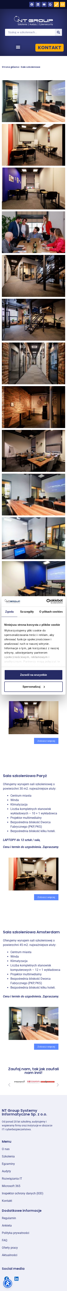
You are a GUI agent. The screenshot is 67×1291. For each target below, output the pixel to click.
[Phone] (56, 4)
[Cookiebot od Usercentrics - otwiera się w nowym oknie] (47, 601)
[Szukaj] (58, 32)
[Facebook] (31, 4)
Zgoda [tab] (9, 611)
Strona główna (10, 67)
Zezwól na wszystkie (33, 674)
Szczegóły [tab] (27, 611)
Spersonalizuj (31, 686)
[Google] (50, 4)
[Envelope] (62, 4)
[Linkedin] (38, 4)
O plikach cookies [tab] (51, 611)
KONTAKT (49, 47)
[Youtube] (44, 4)
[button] (18, 47)
